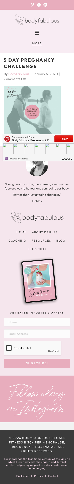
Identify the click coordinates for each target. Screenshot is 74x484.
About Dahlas (44, 232)
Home (22, 232)
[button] (37, 363)
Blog (60, 240)
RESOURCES (41, 240)
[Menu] (37, 33)
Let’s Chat (37, 249)
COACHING (17, 240)
